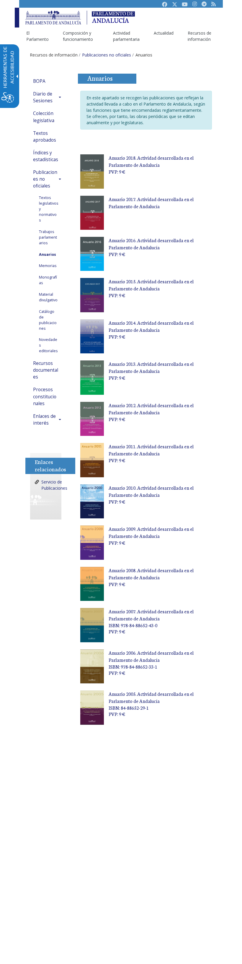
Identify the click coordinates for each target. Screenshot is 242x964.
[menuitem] (37, 36)
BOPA (39, 81)
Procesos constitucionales (44, 396)
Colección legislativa (43, 116)
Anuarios (47, 254)
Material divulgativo (48, 297)
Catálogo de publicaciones (48, 320)
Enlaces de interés (44, 419)
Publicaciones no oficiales (45, 179)
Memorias (48, 265)
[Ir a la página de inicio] (53, 18)
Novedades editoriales (48, 345)
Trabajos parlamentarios (48, 237)
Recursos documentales (45, 370)
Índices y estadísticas (45, 156)
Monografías (48, 280)
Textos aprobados (44, 136)
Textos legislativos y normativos (48, 209)
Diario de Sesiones (43, 97)
